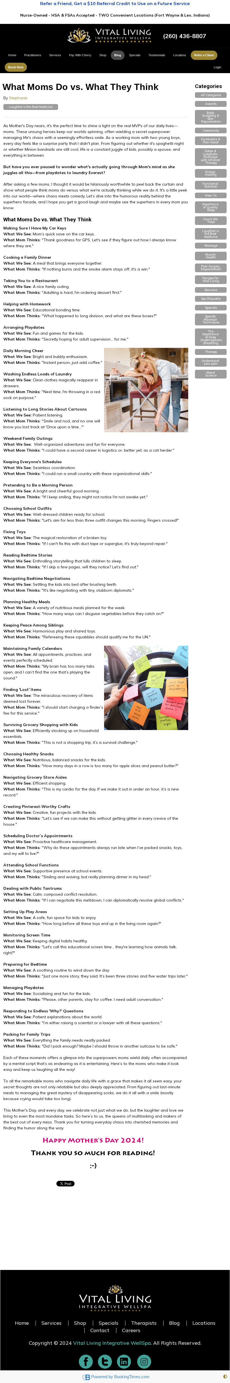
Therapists (144, 1323)
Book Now (16, 67)
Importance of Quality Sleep (210, 207)
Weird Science (211, 374)
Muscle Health (210, 256)
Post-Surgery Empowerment (211, 267)
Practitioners (32, 55)
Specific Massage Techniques (210, 319)
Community (211, 130)
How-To (211, 195)
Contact (99, 1330)
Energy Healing (211, 173)
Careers (131, 1330)
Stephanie (18, 97)
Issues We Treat (211, 220)
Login (217, 67)
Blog (117, 55)
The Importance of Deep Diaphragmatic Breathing (212, 337)
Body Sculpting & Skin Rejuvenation (211, 117)
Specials (135, 55)
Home (12, 55)
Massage (210, 245)
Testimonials (156, 55)
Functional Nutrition (211, 185)
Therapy (211, 352)
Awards (211, 104)
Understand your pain (211, 362)
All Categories (211, 95)
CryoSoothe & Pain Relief (211, 140)
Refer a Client (204, 55)
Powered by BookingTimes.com (120, 1376)
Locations (179, 55)
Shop (102, 55)
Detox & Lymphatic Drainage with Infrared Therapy (211, 157)
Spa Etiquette (210, 299)
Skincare (210, 290)
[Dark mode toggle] (225, 1377)
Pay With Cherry (80, 55)
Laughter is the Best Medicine (30, 107)
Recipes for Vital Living (211, 279)
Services (55, 55)
